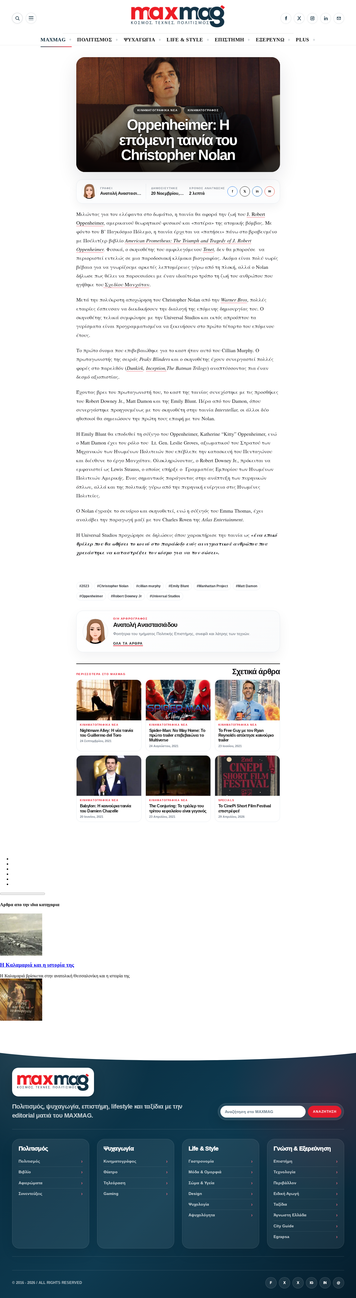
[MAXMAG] (178, 16)
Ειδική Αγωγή (286, 1193)
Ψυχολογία (199, 1204)
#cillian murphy (148, 586)
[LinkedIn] (325, 18)
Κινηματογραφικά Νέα (157, 110)
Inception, (156, 368)
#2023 (84, 586)
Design (195, 1193)
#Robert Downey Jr (126, 596)
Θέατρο (111, 1172)
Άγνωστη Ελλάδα (290, 1215)
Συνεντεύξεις (30, 1193)
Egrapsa (281, 1236)
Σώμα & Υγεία (201, 1183)
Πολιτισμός (29, 1161)
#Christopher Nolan (112, 586)
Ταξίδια (280, 1204)
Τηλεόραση (115, 1183)
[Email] (338, 18)
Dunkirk (135, 368)
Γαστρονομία (201, 1161)
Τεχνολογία (284, 1172)
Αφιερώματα (30, 1183)
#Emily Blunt (179, 586)
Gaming (111, 1193)
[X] (299, 18)
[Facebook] (286, 18)
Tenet (208, 249)
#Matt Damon (246, 586)
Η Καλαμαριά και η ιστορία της (37, 965)
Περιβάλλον (285, 1183)
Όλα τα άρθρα (128, 643)
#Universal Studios (165, 596)
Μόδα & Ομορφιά (205, 1172)
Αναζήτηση (325, 1112)
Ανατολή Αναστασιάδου (145, 624)
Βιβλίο (25, 1172)
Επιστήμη (283, 1161)
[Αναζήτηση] (17, 18)
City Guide (284, 1226)
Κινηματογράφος (203, 110)
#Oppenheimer (91, 596)
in (257, 191)
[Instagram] (312, 18)
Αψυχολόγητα (202, 1215)
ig (311, 1283)
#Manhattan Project (212, 586)
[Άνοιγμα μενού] (31, 18)
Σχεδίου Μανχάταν (126, 284)
